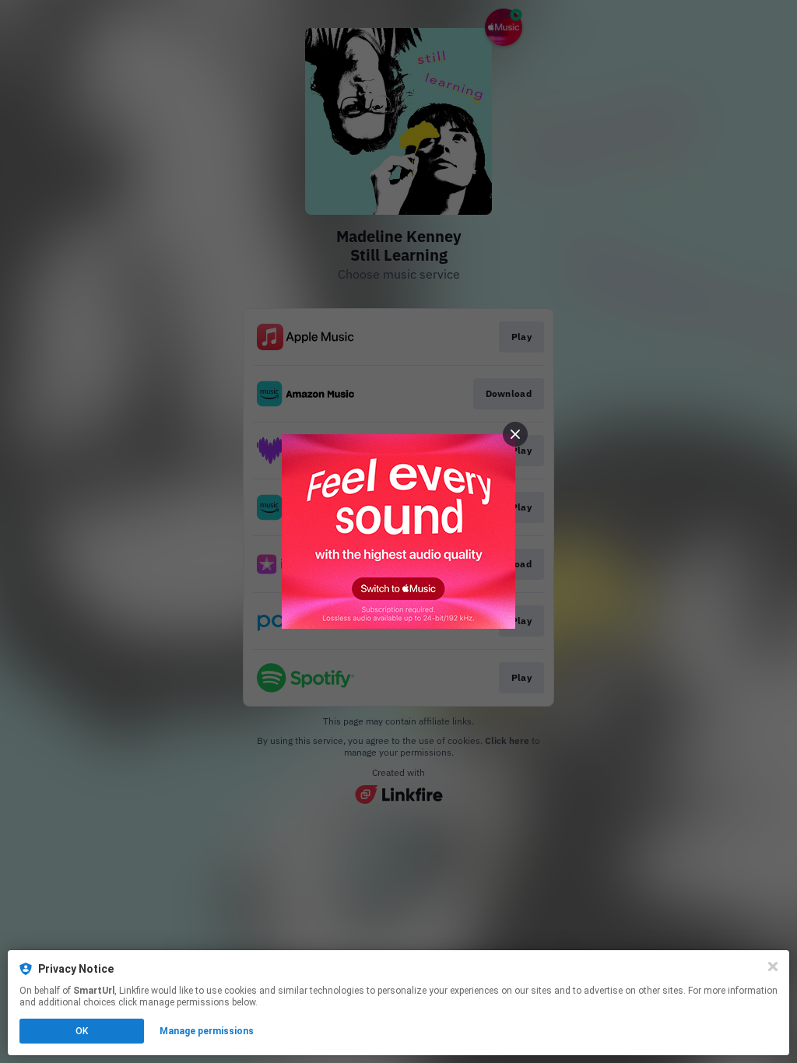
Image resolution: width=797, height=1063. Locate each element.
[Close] (772, 966)
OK (81, 1031)
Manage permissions (207, 1031)
